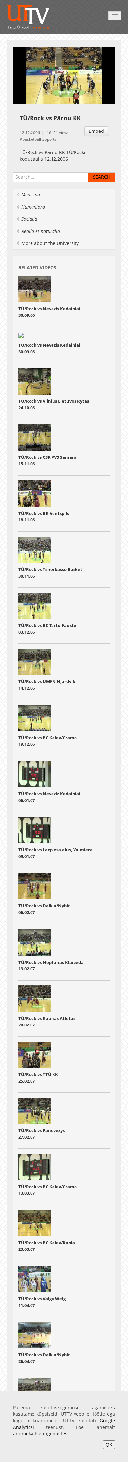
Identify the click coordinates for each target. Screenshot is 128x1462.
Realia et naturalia (40, 231)
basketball (31, 139)
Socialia (29, 219)
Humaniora (33, 207)
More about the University (50, 243)
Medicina (30, 195)
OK (109, 1444)
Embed (96, 131)
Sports (50, 139)
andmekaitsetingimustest (41, 1434)
